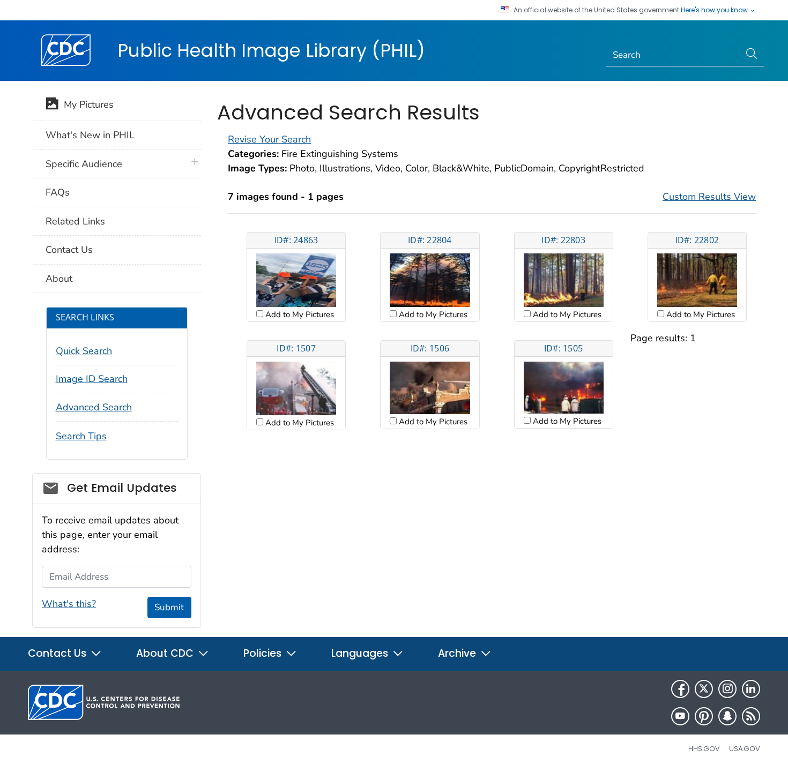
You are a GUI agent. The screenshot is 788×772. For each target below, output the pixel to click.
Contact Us (69, 249)
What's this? (69, 603)
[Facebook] (680, 689)
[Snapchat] (727, 716)
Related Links (75, 221)
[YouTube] (680, 716)
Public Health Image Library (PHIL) (271, 50)
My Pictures (86, 104)
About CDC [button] (166, 653)
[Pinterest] (704, 716)
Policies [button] (263, 653)
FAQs (58, 192)
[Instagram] (727, 689)
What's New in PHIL (90, 135)
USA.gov (744, 749)
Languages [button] (361, 653)
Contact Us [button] (58, 653)
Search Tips (81, 436)
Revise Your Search (269, 139)
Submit (169, 607)
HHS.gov (704, 749)
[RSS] (751, 716)
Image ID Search (92, 378)
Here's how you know (715, 10)
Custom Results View (709, 196)
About (59, 278)
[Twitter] (704, 689)
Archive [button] (458, 653)
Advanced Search (94, 407)
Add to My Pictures (298, 314)
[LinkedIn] (751, 689)
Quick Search (84, 350)
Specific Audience (84, 164)
